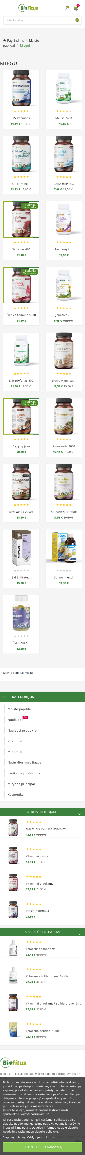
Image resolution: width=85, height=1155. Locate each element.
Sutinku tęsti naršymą (43, 1147)
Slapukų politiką (14, 1137)
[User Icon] (67, 8)
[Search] (77, 20)
